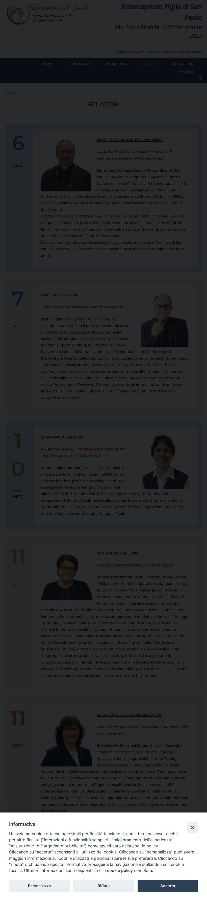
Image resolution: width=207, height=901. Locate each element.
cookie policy (120, 870)
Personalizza (39, 886)
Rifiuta (104, 886)
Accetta (167, 886)
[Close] (192, 827)
